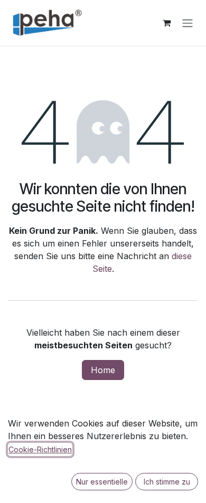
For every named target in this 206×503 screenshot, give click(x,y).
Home (103, 370)
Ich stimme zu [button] (167, 481)
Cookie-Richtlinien (40, 449)
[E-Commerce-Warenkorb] (166, 22)
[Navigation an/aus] (187, 23)
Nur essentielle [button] (102, 481)
